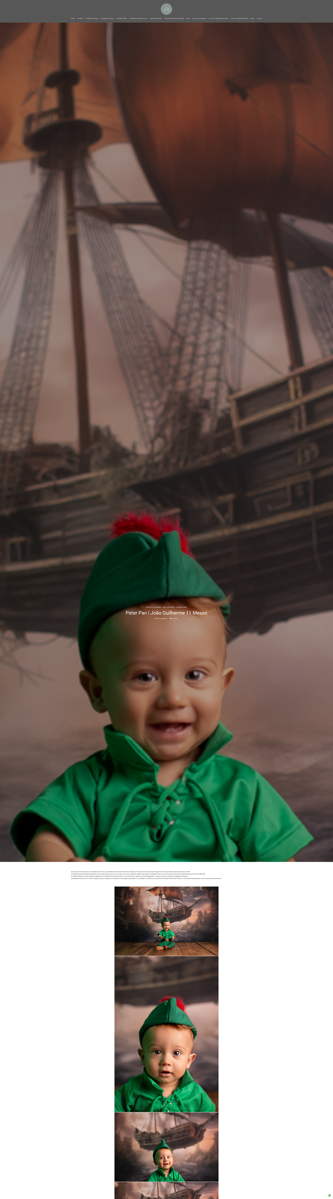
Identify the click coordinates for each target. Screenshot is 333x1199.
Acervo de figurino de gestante (218, 18)
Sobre (252, 18)
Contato (259, 18)
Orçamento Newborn (107, 18)
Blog (188, 18)
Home (73, 18)
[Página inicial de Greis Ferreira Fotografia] (166, 8)
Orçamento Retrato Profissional (174, 18)
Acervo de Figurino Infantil (239, 18)
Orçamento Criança (156, 18)
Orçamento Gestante (92, 18)
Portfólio (80, 18)
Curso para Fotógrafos (199, 18)
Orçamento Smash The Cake (138, 18)
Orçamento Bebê (121, 18)
